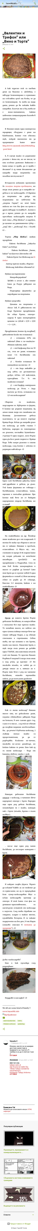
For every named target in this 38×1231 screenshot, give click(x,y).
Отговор (13, 1055)
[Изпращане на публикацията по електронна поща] (4, 1018)
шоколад (21, 1024)
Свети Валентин (9, 1021)
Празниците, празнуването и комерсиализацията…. (16, 1151)
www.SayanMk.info (11, 1011)
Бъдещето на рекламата (14, 1206)
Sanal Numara (15, 1071)
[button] (4, 48)
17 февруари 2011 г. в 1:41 (19, 1043)
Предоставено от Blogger (20, 1224)
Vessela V (13, 1041)
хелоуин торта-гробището (18, 186)
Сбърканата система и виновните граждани (18, 1179)
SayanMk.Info (11, 3)
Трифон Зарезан (9, 1024)
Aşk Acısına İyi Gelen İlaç (19, 1067)
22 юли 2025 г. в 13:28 (25, 1060)
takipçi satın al (15, 1065)
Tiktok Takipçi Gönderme (19, 1069)
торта (20, 1021)
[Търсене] (35, 3)
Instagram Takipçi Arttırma (20, 1072)
